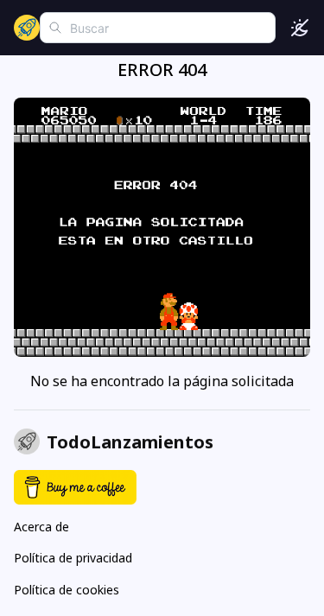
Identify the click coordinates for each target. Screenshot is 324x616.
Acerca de (41, 526)
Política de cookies (66, 589)
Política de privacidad (73, 557)
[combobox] (158, 27)
